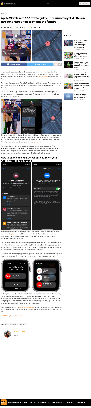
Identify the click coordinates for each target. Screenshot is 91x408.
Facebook (39, 142)
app (12, 234)
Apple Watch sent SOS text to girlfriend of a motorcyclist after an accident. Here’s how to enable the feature (81, 44)
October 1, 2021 (79, 49)
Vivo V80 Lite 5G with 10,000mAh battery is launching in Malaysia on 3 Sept (81, 75)
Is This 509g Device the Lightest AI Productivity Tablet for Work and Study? (81, 54)
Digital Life (7, 13)
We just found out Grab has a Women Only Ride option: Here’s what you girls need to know (81, 86)
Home (2, 13)
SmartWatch (23, 324)
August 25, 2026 (79, 69)
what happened (43, 77)
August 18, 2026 (79, 58)
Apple (6, 324)
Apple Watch (14, 324)
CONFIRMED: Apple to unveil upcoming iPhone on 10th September (81, 95)
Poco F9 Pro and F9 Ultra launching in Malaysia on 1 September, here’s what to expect (81, 64)
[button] (47, 3)
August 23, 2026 (79, 80)
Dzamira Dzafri (19, 331)
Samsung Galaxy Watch (26, 307)
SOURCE (5, 316)
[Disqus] (31, 369)
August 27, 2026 (79, 100)
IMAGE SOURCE (15, 316)
